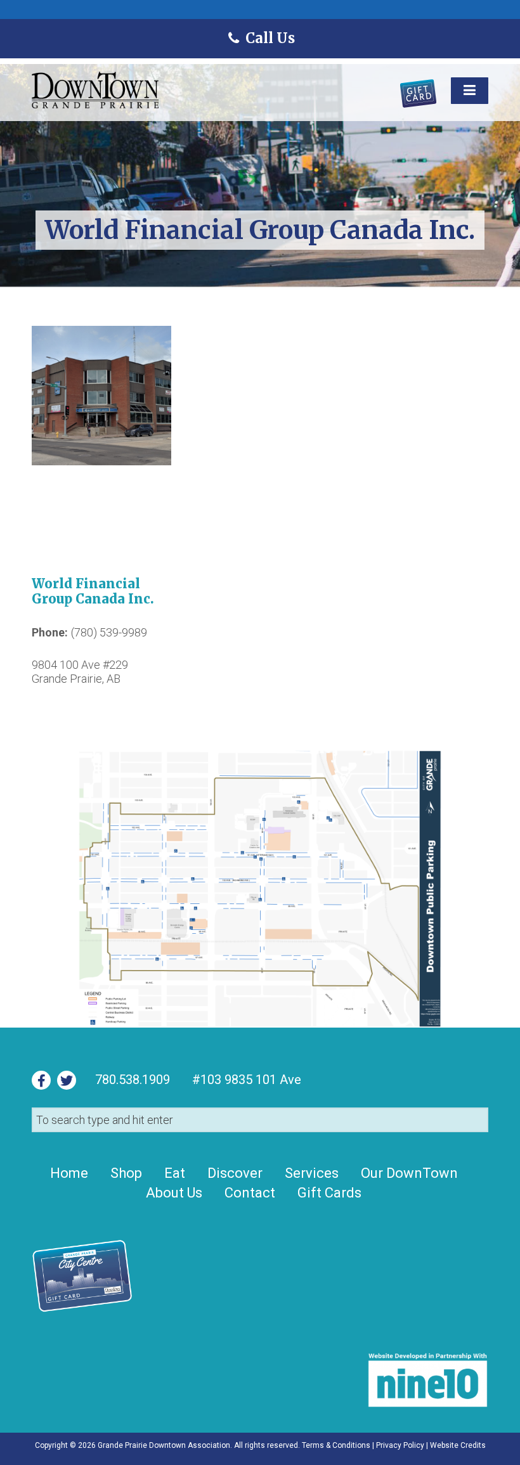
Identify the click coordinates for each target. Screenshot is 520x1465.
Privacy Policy (400, 1445)
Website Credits (458, 1445)
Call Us (269, 38)
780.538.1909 (132, 1079)
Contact (249, 1193)
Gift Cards (329, 1193)
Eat (174, 1173)
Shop (126, 1173)
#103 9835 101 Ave (245, 1079)
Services (312, 1173)
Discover (235, 1173)
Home (69, 1173)
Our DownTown (409, 1173)
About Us (174, 1193)
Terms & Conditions (336, 1445)
